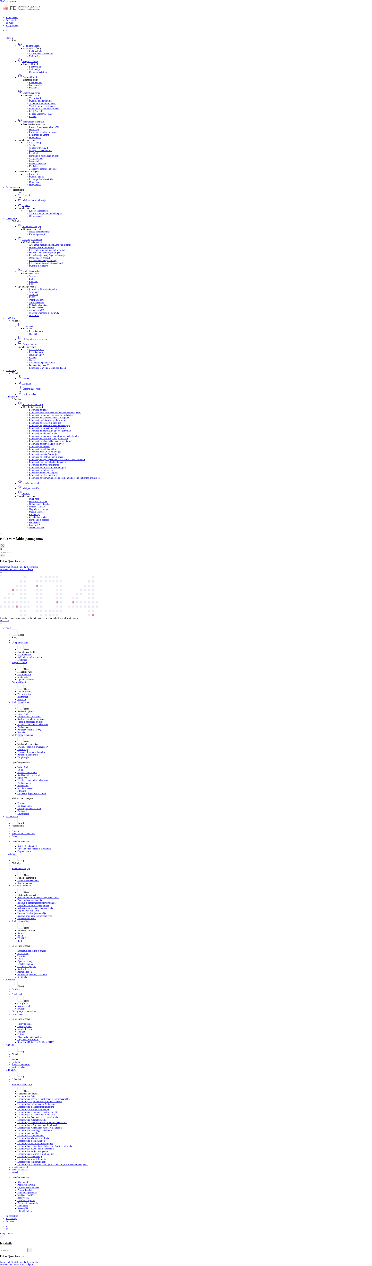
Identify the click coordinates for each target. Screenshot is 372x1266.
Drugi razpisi (35, 137)
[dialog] (186, 554)
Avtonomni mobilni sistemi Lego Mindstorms (50, 245)
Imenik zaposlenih (37, 163)
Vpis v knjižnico (36, 349)
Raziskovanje (12, 187)
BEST (32, 279)
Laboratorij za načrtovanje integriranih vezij (49, 438)
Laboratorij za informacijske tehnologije (47, 467)
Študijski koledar (19, 567)
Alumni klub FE (36, 310)
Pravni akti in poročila (39, 520)
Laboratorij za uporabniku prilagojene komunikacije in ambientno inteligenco (64, 478)
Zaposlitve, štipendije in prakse (43, 169)
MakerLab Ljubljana (38, 305)
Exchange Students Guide (41, 179)
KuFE (32, 297)
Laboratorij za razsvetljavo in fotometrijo (47, 428)
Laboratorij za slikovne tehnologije (45, 451)
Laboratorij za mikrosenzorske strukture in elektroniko (54, 436)
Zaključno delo (36, 111)
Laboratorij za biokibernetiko (42, 449)
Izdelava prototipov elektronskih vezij (46, 263)
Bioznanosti (35, 85)
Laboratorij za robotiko (39, 446)
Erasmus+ (33, 174)
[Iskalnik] (1, 533)
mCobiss (33, 334)
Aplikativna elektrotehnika (41, 53)
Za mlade (10, 23)
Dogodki (26, 383)
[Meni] (1, 575)
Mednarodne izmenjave (33, 121)
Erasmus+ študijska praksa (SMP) (44, 127)
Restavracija (34, 514)
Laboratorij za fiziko (38, 410)
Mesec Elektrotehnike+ (39, 231)
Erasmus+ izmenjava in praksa (43, 132)
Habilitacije (34, 522)
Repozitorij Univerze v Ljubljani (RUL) (47, 368)
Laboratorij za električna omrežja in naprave (49, 417)
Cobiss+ (33, 360)
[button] (5, 567)
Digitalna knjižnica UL (39, 365)
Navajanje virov (36, 355)
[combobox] (13, 552)
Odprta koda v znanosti (39, 258)
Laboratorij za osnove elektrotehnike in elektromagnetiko (55, 412)
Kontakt (32, 116)
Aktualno (10, 370)
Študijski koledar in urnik (40, 101)
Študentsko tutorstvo (38, 265)
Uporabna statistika (38, 72)
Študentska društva (31, 271)
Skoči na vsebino (8, 1)
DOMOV (4, 620)
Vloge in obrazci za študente (42, 106)
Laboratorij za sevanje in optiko (43, 472)
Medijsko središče (30, 488)
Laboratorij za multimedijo (41, 470)
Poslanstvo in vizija (38, 501)
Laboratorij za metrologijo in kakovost (46, 444)
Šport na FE (34, 292)
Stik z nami (34, 499)
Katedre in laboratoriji (39, 210)
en (7, 33)
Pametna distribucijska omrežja (43, 260)
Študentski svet (36, 307)
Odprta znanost (36, 216)
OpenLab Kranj (36, 300)
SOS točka (34, 315)
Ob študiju (11, 218)
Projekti (26, 195)
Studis (32, 145)
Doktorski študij (29, 77)
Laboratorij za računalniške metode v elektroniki (51, 441)
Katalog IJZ (34, 525)
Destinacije (34, 129)
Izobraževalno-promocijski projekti (45, 252)
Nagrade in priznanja (38, 509)
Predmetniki (34, 161)
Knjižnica (33, 166)
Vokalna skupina (36, 302)
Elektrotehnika (35, 51)
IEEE (31, 284)
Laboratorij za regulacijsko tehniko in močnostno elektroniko (57, 459)
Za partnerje (11, 20)
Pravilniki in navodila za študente (44, 108)
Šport (30, 569)
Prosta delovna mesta (10, 569)
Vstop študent (12, 25)
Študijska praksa (36, 176)
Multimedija (34, 56)
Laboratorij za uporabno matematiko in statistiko (51, 415)
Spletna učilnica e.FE (39, 148)
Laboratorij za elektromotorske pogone (47, 457)
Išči (2, 555)
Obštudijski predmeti (32, 239)
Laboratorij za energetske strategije (45, 423)
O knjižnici (27, 326)
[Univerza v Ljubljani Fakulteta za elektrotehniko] (22, 12)
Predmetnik (5, 567)
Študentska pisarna (31, 93)
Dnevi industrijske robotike (41, 247)
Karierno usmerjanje (31, 226)
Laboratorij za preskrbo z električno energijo (49, 425)
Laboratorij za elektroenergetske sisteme (47, 420)
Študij (9, 38)
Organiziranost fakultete (40, 504)
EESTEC (33, 281)
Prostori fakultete (37, 506)
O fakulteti (11, 396)
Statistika (33, 87)
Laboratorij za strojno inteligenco (44, 465)
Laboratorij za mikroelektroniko (43, 433)
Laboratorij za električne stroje (43, 454)
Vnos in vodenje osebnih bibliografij (45, 213)
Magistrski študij (30, 61)
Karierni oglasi (29, 394)
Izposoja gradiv (36, 331)
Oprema (26, 205)
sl (6, 30)
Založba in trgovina (38, 517)
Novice (25, 378)
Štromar (32, 276)
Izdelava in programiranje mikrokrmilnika (48, 250)
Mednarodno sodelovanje (34, 200)
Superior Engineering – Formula (44, 313)
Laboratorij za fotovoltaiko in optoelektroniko (50, 430)
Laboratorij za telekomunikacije (43, 475)
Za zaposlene (12, 17)
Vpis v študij (35, 98)
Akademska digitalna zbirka (42, 362)
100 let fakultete (36, 527)
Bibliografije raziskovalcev (34, 339)
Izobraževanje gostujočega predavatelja (47, 255)
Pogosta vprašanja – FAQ (41, 114)
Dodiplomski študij (31, 46)
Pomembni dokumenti (39, 135)
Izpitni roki (34, 153)
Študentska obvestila (31, 389)
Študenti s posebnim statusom (42, 103)
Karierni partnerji (37, 234)
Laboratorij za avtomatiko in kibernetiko (47, 462)
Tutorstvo (33, 294)
